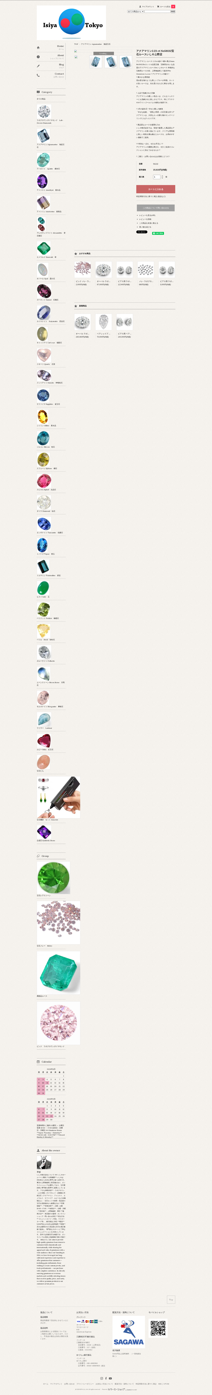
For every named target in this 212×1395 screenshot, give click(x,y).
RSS (160, 1384)
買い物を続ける (145, 227)
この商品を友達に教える (148, 223)
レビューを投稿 (145, 219)
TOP (76, 44)
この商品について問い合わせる (156, 208)
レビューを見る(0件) (147, 215)
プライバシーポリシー (85, 1384)
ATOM (166, 1384)
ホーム (45, 1384)
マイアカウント (148, 6)
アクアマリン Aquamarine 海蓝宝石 (95, 44)
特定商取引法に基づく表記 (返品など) (151, 196)
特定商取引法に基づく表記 (146, 1384)
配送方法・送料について (124, 1384)
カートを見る (167, 6)
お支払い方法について (104, 1384)
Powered (105, 1389)
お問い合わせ (69, 1384)
